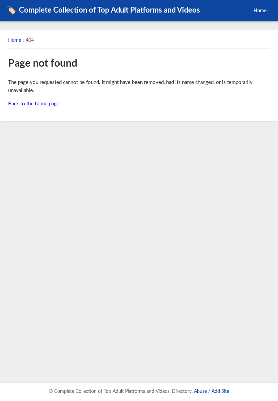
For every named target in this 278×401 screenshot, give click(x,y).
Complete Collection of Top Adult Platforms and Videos (103, 10)
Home (260, 10)
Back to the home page (33, 103)
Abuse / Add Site (211, 391)
